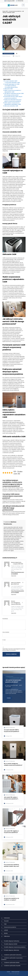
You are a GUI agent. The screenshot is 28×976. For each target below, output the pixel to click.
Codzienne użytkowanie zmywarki (12, 965)
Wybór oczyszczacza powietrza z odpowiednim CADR (12, 91)
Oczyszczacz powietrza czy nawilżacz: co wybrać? (11, 899)
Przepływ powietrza (11, 85)
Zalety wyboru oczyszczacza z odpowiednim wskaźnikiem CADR (12, 103)
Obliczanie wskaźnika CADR (11, 106)
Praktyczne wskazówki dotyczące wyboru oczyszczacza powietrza (12, 100)
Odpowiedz (13, 575)
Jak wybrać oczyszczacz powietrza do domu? (13, 681)
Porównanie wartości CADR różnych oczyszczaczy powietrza (13, 97)
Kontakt (8, 971)
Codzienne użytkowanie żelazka (11, 962)
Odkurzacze (7, 936)
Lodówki (6, 930)
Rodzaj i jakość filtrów (12, 87)
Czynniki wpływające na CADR (11, 84)
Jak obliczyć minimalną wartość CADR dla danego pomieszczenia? (14, 94)
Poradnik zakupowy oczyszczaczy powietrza (14, 947)
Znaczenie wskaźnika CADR (13, 82)
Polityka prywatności (15, 971)
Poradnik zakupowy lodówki (10, 944)
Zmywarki (6, 921)
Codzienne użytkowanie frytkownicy (12, 955)
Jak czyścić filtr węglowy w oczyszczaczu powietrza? (11, 831)
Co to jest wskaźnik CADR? (10, 81)
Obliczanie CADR (8, 89)
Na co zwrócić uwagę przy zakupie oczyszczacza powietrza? (13, 764)
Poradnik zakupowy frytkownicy (11, 941)
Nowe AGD (5, 11)
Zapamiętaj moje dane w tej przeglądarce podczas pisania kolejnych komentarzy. (14, 649)
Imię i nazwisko (6, 632)
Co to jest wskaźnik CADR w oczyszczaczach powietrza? (11, 730)
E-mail (4, 639)
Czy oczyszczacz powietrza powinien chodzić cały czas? (11, 865)
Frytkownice (7, 918)
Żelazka (6, 933)
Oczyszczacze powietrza (15, 11)
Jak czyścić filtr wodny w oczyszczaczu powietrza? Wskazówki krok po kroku (11, 798)
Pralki (5, 924)
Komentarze (5, 618)
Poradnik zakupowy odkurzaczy (11, 950)
